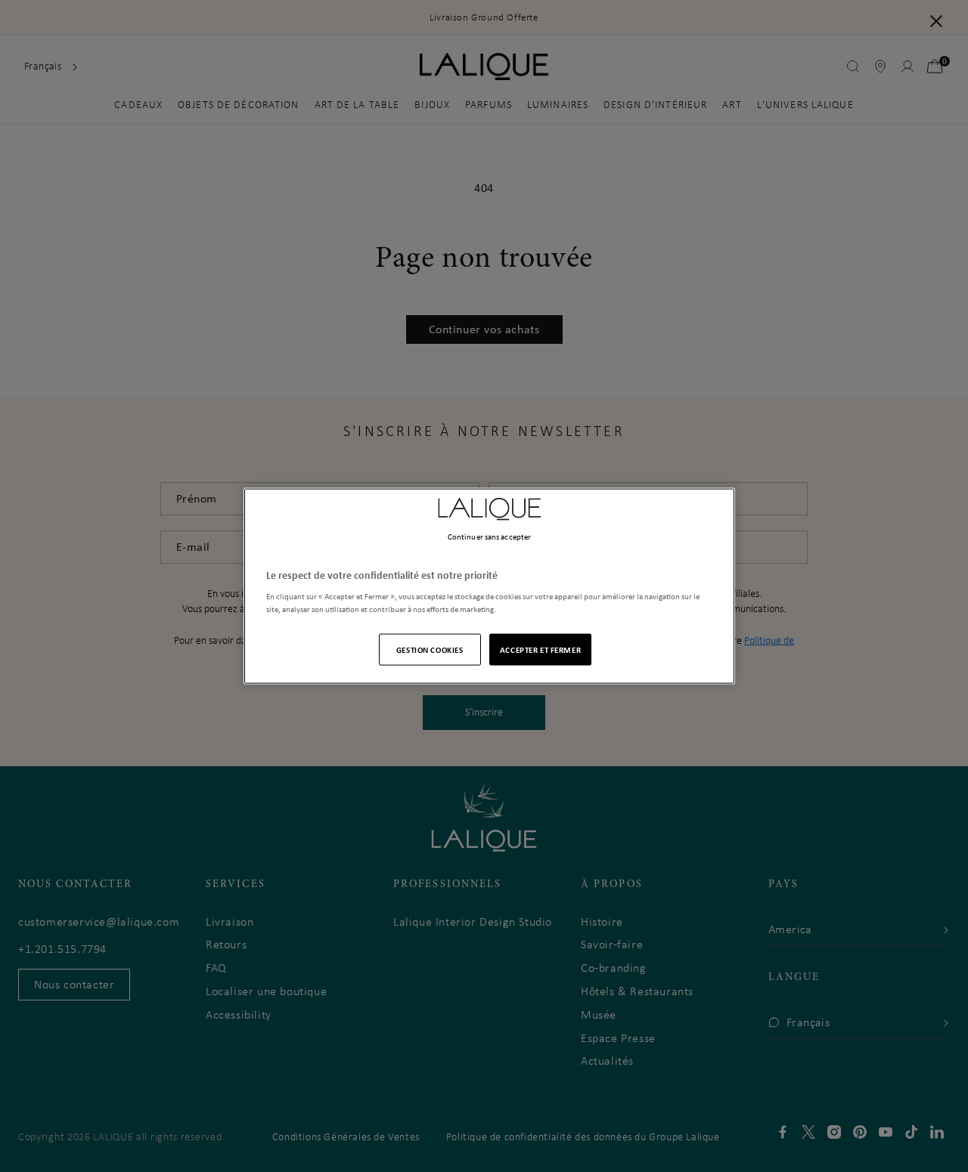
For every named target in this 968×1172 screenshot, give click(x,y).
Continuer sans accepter (489, 535)
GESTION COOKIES (430, 649)
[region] (489, 586)
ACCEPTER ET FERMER (540, 649)
